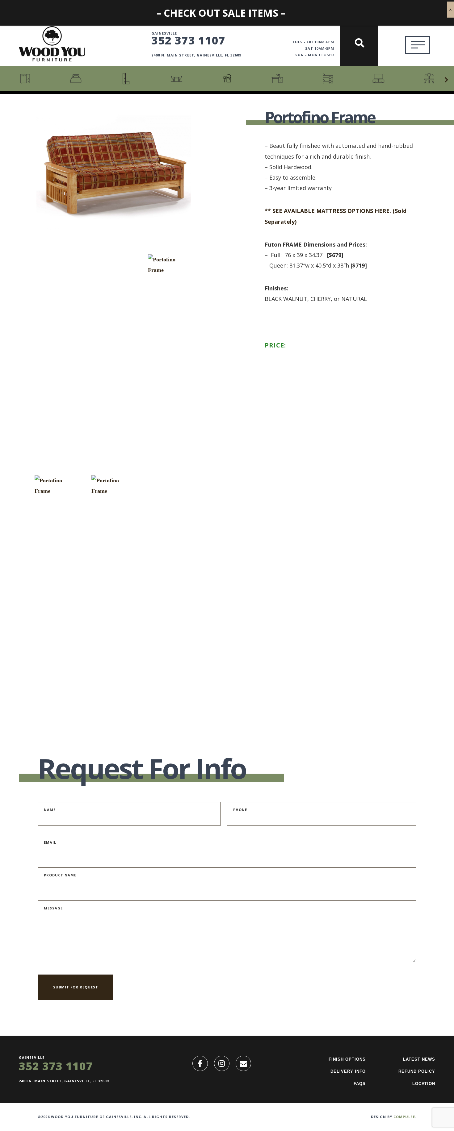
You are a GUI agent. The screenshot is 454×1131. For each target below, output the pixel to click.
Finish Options (347, 1059)
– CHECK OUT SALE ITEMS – (221, 12)
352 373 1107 (188, 40)
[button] (446, 80)
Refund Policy (416, 1071)
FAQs (360, 1083)
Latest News (419, 1059)
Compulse (404, 1116)
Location (423, 1083)
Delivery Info (348, 1071)
